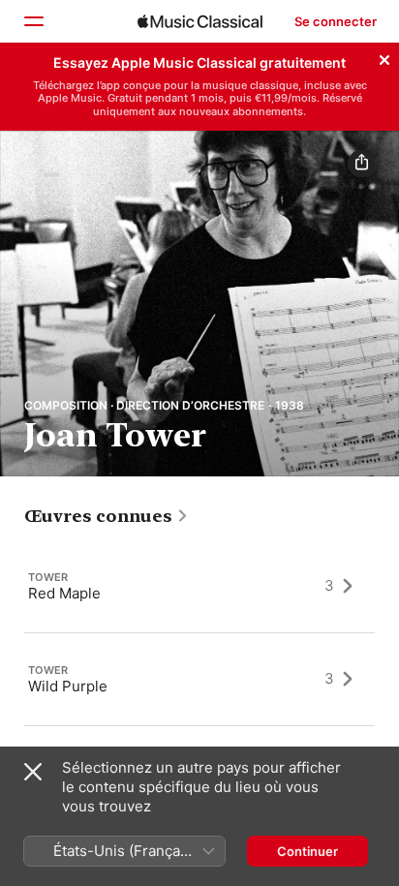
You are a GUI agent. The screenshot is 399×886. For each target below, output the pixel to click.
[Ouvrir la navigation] (33, 21)
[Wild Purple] (199, 678)
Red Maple (64, 592)
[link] (106, 516)
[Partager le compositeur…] (361, 163)
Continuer (307, 851)
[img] (200, 21)
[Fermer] (384, 57)
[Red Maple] (199, 585)
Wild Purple (67, 685)
